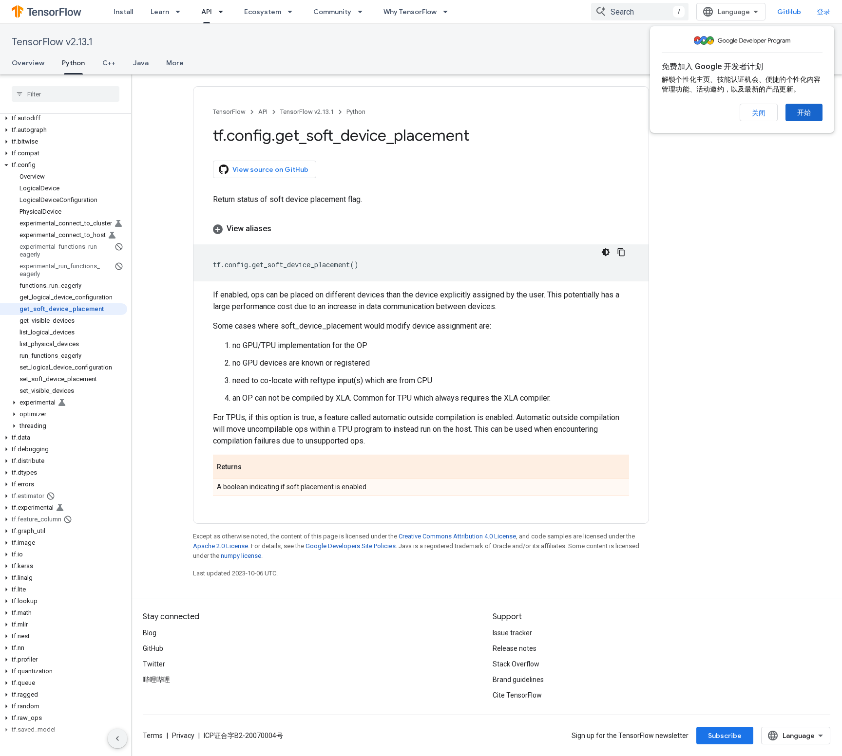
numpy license (241, 555)
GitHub (789, 11)
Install (123, 11)
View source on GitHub (270, 169)
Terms (153, 735)
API (206, 11)
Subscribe (725, 735)
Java (141, 62)
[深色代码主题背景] (605, 252)
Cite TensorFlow (517, 695)
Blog (149, 633)
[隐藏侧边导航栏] (117, 738)
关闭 (758, 113)
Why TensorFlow (410, 11)
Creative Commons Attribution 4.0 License (457, 536)
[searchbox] (65, 94)
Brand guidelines (518, 679)
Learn (160, 11)
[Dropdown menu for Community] (363, 11)
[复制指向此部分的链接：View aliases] (281, 229)
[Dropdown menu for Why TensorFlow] (448, 11)
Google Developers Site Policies (351, 546)
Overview (28, 62)
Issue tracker (512, 633)
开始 (804, 112)
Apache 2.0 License (220, 546)
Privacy (183, 735)
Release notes (514, 648)
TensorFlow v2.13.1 (52, 42)
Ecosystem (262, 11)
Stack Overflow (516, 664)
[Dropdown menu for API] (223, 11)
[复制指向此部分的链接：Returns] (251, 467)
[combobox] (640, 11)
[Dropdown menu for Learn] (180, 11)
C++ (108, 62)
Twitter (154, 664)
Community (332, 11)
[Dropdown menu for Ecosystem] (293, 11)
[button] (63, 118)
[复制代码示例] (621, 252)
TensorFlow (229, 111)
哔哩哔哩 (156, 679)
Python (73, 62)
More (175, 62)
